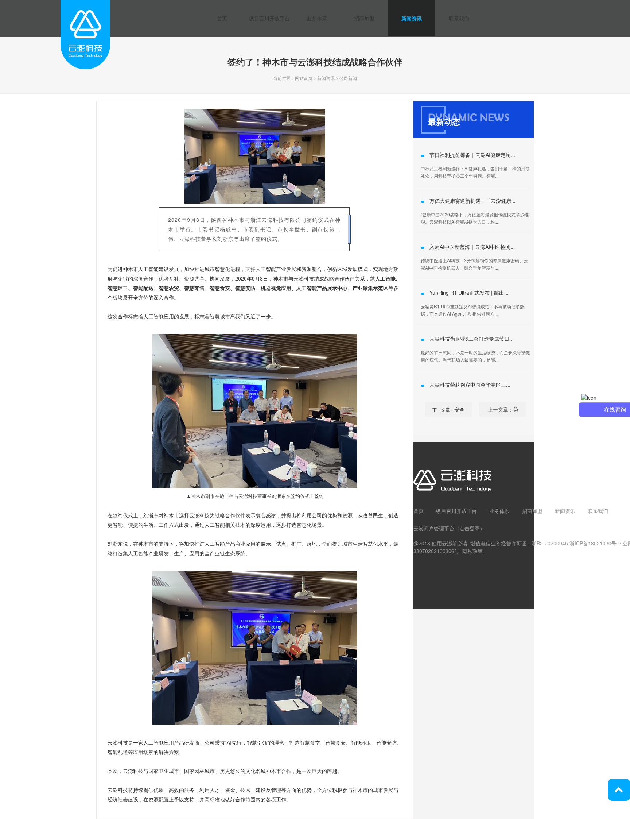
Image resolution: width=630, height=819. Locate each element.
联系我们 (459, 18)
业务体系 (317, 18)
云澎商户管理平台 (433, 528)
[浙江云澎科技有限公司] (85, 55)
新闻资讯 (411, 18)
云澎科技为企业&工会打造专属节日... (471, 338)
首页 (222, 18)
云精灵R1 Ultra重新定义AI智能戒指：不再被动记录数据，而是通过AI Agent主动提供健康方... (472, 310)
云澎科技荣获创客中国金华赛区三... (469, 384)
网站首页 (303, 78)
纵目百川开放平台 (269, 18)
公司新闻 (348, 78)
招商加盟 (364, 18)
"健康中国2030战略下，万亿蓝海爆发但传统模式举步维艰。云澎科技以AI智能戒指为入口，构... (475, 218)
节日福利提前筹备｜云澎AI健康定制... (472, 154)
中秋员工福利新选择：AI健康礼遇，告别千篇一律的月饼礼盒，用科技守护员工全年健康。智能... (475, 172)
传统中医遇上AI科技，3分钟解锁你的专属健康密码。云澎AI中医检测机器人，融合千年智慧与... (474, 264)
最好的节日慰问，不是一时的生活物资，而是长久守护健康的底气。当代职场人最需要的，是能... (475, 356)
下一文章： (443, 409)
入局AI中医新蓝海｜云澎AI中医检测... (472, 246)
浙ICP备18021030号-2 (595, 543)
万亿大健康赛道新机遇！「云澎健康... (472, 200)
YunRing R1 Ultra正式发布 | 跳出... (469, 292)
